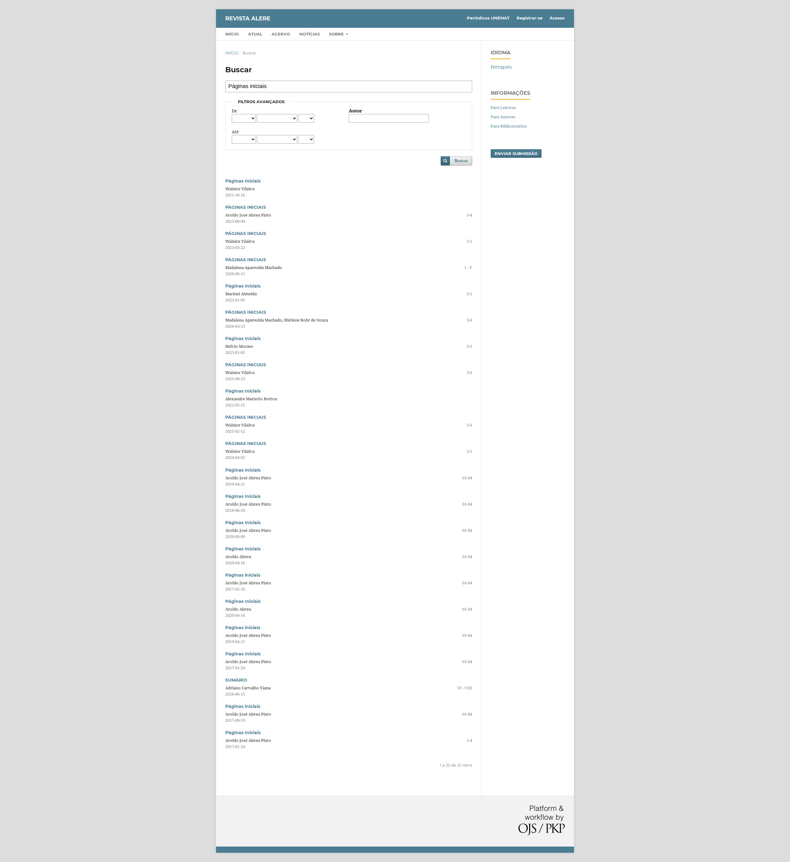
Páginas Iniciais (242, 181)
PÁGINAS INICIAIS (245, 207)
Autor (355, 111)
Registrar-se (530, 17)
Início (232, 34)
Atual (255, 34)
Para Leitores (503, 107)
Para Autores (503, 117)
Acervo (281, 34)
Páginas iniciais (242, 575)
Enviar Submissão (516, 153)
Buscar (461, 160)
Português (501, 67)
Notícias (309, 34)
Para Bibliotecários (509, 126)
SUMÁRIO (236, 680)
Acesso (557, 17)
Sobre (337, 34)
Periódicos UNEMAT (488, 17)
